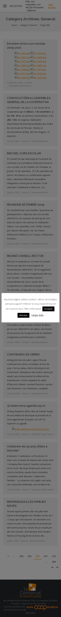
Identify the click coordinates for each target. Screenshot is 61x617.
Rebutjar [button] (23, 315)
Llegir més (37, 315)
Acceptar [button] (48, 308)
